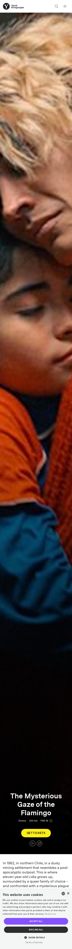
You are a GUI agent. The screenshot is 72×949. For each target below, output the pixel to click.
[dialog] (36, 919)
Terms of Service (33, 942)
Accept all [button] (36, 921)
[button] (36, 937)
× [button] (68, 893)
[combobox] (63, 893)
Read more (50, 913)
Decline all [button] (36, 929)
